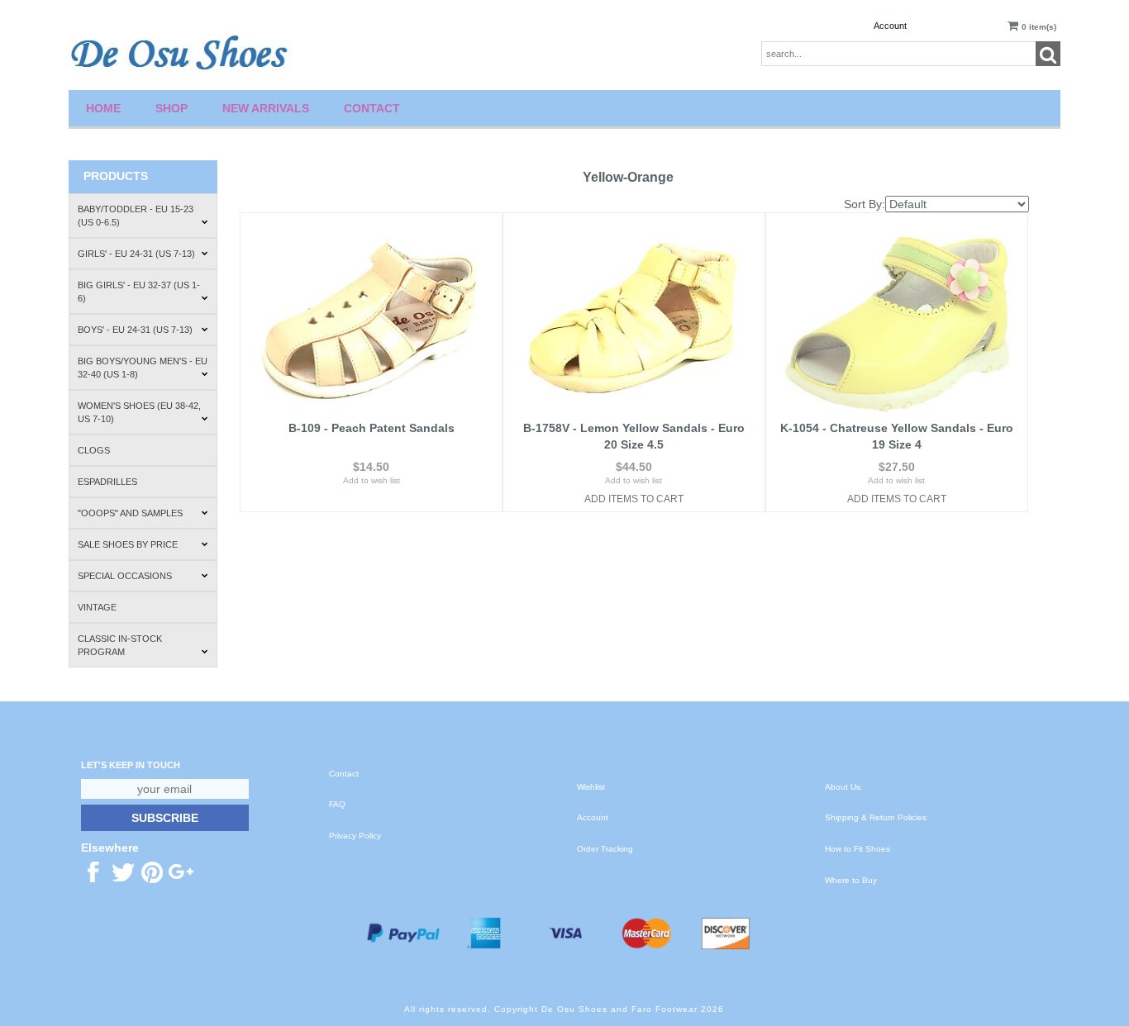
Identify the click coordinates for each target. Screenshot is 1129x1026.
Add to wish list (371, 480)
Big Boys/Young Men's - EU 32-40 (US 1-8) (142, 367)
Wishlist (591, 786)
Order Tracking (605, 848)
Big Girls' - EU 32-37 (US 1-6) (139, 291)
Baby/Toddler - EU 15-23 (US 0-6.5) (135, 215)
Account (890, 26)
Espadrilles (107, 482)
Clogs (94, 450)
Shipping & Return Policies (876, 817)
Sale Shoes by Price (128, 544)
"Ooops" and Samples (130, 513)
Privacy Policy (355, 835)
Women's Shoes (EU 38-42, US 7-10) (139, 412)
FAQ (337, 804)
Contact (372, 108)
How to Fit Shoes (857, 848)
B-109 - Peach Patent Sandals (371, 428)
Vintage (97, 607)
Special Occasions (125, 576)
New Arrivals (265, 108)
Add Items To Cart (634, 499)
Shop (171, 108)
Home (103, 108)
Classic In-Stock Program (120, 645)
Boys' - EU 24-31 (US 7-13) (135, 330)
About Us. (844, 786)
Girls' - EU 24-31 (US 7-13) (136, 254)
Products (115, 176)
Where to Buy (851, 880)
